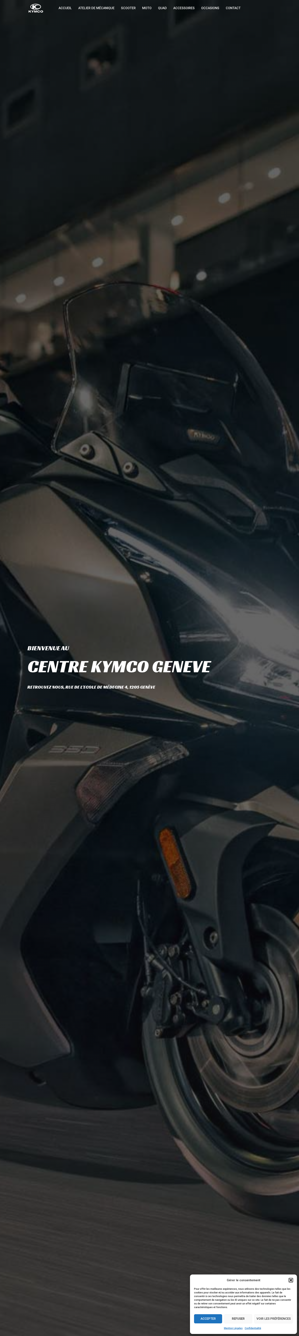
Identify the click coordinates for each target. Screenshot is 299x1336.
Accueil (65, 8)
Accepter (208, 1319)
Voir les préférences (273, 1319)
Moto (147, 8)
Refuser (238, 1319)
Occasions (210, 8)
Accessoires (184, 8)
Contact (233, 8)
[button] (291, 1280)
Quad (162, 8)
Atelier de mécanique (96, 8)
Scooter (128, 8)
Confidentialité (253, 1328)
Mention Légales (233, 1328)
